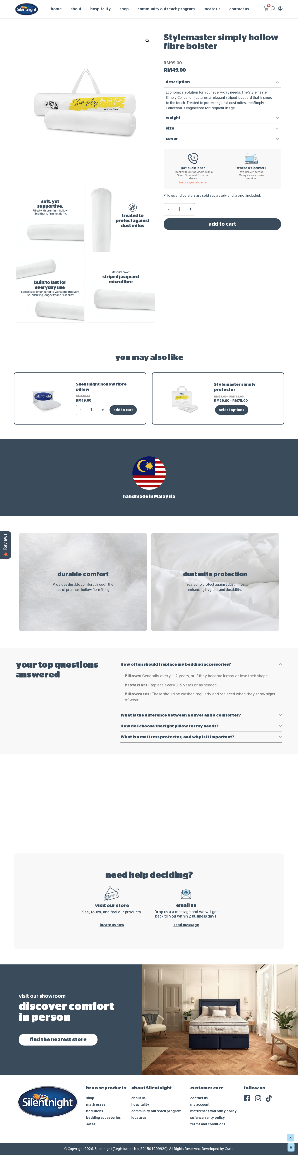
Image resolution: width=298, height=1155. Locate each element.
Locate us (138, 1117)
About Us (138, 1098)
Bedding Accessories (103, 1117)
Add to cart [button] (123, 410)
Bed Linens (94, 1111)
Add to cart (222, 224)
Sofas (90, 1124)
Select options (231, 410)
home (56, 9)
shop (124, 9)
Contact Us (199, 1098)
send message (186, 925)
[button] (147, 41)
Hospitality (140, 1104)
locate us (212, 9)
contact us (239, 9)
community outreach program (166, 9)
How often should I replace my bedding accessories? (175, 664)
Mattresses (95, 1104)
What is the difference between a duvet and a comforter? (180, 715)
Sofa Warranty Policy (207, 1117)
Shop (90, 1098)
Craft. (229, 1149)
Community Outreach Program (156, 1111)
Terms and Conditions (207, 1124)
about (76, 9)
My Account (200, 1104)
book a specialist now (193, 182)
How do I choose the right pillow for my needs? (169, 726)
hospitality (100, 9)
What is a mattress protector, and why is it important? (177, 737)
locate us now (112, 925)
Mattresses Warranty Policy (213, 1111)
